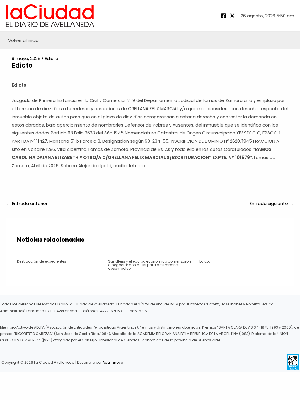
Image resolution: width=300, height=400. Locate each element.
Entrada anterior (26, 203)
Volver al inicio (23, 40)
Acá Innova (113, 362)
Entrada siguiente (272, 203)
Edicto (51, 58)
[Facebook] (223, 15)
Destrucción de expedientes (41, 261)
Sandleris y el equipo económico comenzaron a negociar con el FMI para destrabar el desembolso (149, 265)
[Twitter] (232, 15)
